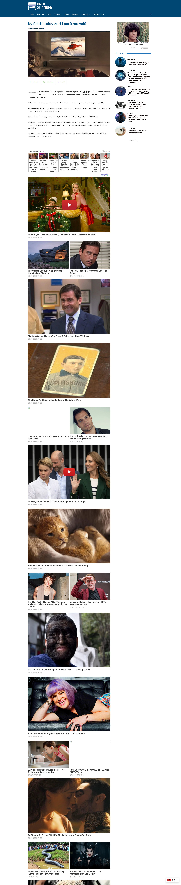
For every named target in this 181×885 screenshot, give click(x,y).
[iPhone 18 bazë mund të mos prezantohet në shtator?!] (120, 62)
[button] (150, 14)
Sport (129, 87)
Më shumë (132, 140)
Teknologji (131, 59)
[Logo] (44, 6)
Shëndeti (130, 113)
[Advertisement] (69, 145)
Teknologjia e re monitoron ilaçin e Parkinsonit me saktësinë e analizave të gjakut (137, 118)
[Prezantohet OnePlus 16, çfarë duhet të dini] (120, 130)
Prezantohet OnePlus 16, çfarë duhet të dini (137, 132)
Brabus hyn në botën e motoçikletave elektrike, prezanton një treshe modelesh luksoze (137, 105)
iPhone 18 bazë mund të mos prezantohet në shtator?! (138, 63)
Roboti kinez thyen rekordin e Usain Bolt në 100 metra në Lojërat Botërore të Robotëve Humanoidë (139, 92)
